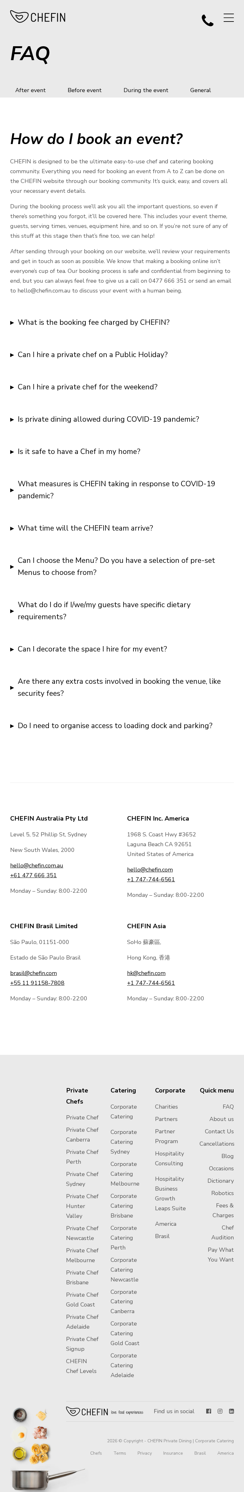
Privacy (145, 1453)
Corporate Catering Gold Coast (125, 1333)
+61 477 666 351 (33, 875)
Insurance (173, 1453)
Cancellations (217, 1144)
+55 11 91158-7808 (37, 983)
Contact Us (219, 1131)
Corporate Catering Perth (124, 1237)
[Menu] (229, 18)
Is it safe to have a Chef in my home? (79, 451)
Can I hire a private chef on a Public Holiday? (93, 355)
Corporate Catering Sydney (124, 1141)
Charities (166, 1107)
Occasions (221, 1168)
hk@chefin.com (146, 973)
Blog (227, 1156)
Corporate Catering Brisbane (124, 1205)
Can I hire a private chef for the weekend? (88, 387)
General (200, 90)
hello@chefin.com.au (36, 865)
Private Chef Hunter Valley (82, 1206)
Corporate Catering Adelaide (124, 1365)
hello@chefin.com (150, 869)
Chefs (96, 1453)
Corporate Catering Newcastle (125, 1269)
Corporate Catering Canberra (124, 1301)
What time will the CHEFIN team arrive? (85, 528)
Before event (85, 90)
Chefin (105, 1411)
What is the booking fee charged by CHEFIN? (94, 322)
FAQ (228, 1107)
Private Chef (82, 1117)
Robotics (222, 1193)
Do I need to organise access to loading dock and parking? (115, 726)
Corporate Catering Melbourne (125, 1173)
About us (221, 1119)
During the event (146, 90)
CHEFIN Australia (38, 16)
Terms (119, 1453)
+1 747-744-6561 (151, 879)
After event (30, 90)
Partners (166, 1119)
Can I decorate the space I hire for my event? (92, 649)
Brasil (162, 1236)
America (165, 1224)
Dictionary (220, 1181)
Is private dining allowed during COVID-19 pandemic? (108, 419)
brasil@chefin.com (33, 973)
